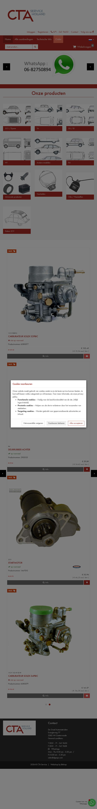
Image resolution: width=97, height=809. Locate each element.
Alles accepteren (76, 423)
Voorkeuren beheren (56, 423)
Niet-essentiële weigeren (33, 423)
